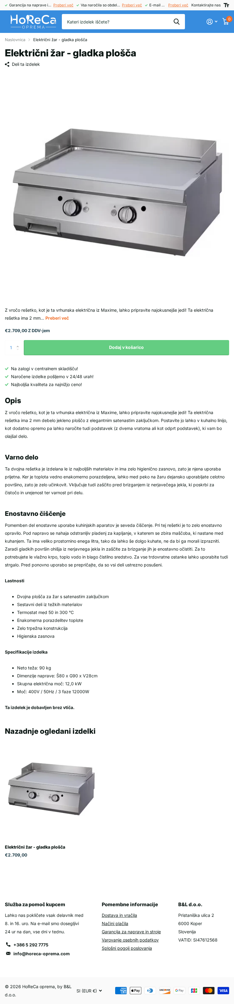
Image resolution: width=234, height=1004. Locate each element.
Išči (176, 21)
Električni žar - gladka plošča (35, 847)
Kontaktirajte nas (206, 5)
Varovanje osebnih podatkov (130, 939)
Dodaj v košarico (126, 347)
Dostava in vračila (119, 915)
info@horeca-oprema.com (41, 953)
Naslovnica (15, 39)
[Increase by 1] (19, 342)
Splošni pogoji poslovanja (127, 948)
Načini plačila (115, 923)
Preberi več (63, 5)
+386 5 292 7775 (30, 944)
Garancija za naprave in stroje (131, 931)
